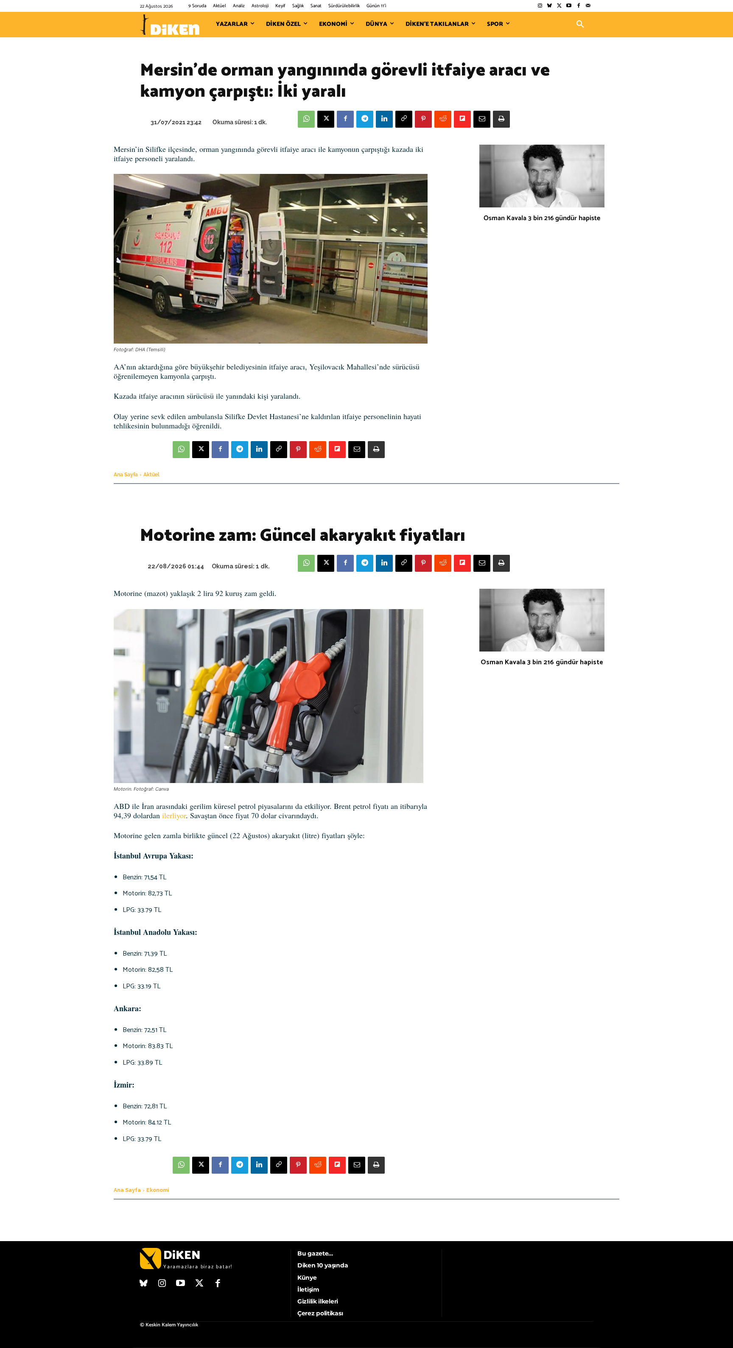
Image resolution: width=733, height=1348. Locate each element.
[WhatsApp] (306, 119)
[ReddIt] (442, 119)
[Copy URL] (403, 119)
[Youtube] (569, 6)
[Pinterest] (423, 119)
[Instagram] (540, 6)
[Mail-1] (588, 6)
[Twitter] (559, 6)
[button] (580, 24)
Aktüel (151, 475)
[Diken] (169, 24)
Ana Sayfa (126, 475)
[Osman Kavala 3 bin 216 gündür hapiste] (541, 176)
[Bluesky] (549, 6)
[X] (325, 119)
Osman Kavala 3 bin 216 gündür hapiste (542, 218)
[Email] (481, 119)
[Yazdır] (501, 119)
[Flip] (462, 119)
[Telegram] (364, 119)
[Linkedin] (384, 119)
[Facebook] (578, 6)
